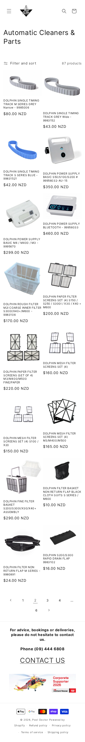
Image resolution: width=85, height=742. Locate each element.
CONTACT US (42, 660)
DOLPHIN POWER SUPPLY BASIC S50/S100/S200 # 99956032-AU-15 (61, 177)
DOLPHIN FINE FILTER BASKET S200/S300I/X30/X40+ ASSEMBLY (19, 507)
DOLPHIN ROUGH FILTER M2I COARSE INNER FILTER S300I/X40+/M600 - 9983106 (22, 309)
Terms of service (32, 732)
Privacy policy (61, 725)
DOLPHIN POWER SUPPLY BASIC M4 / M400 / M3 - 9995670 (21, 242)
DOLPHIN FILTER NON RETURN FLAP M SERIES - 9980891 (21, 570)
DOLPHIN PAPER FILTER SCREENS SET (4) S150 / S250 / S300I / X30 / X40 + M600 (62, 302)
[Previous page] (11, 600)
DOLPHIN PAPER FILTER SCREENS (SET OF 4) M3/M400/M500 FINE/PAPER (20, 377)
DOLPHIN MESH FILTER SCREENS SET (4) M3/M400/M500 (59, 437)
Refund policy (38, 725)
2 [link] (35, 600)
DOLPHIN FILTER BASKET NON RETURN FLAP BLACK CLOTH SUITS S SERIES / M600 (62, 493)
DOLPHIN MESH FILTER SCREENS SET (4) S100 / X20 (20, 441)
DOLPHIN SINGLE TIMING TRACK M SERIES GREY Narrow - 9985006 (21, 104)
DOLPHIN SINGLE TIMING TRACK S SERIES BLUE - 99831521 (21, 175)
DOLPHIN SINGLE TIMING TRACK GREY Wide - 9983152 (61, 116)
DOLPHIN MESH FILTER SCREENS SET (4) (59, 364)
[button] (9, 11)
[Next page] (49, 610)
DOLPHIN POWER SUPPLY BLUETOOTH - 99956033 (61, 225)
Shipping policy (58, 732)
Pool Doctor (40, 719)
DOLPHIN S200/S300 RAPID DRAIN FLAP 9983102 (58, 558)
